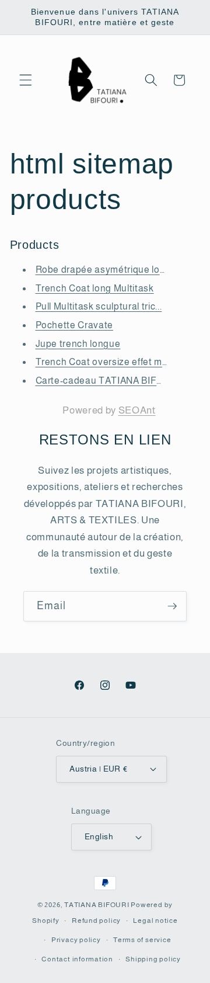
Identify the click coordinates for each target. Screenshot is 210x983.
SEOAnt (137, 410)
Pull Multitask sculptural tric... (99, 306)
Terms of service (142, 940)
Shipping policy (153, 959)
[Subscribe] (172, 606)
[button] (26, 80)
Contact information (77, 959)
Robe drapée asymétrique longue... (112, 270)
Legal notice (155, 920)
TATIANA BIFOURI (97, 905)
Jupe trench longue (78, 344)
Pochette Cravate (75, 325)
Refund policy (96, 920)
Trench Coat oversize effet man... (108, 362)
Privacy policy (76, 940)
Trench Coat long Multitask (95, 288)
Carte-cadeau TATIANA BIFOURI (108, 380)
